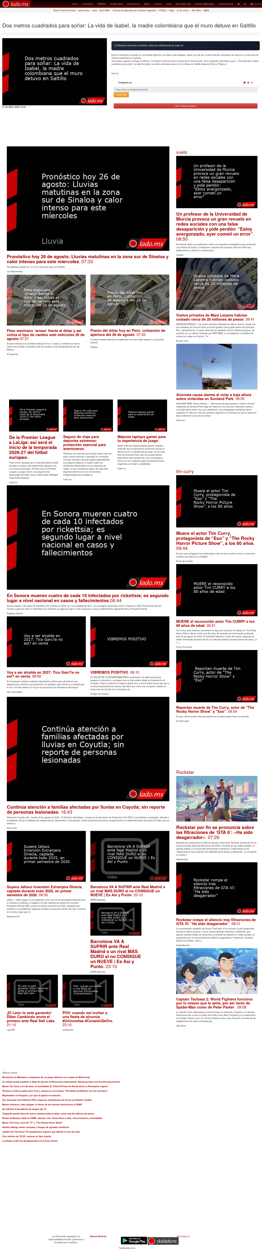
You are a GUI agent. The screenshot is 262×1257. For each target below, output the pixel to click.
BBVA (206, 10)
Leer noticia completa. (185, 105)
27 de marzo (183, 10)
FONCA (162, 10)
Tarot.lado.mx (183, 1236)
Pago (171, 10)
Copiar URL (121, 94)
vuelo (94, 10)
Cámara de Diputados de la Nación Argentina (134, 10)
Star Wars (196, 10)
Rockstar (185, 772)
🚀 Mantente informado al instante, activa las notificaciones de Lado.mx (148, 45)
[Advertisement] (88, 378)
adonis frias (83, 10)
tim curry (185, 471)
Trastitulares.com (127, 1247)
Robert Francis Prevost (64, 10)
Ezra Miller (105, 10)
